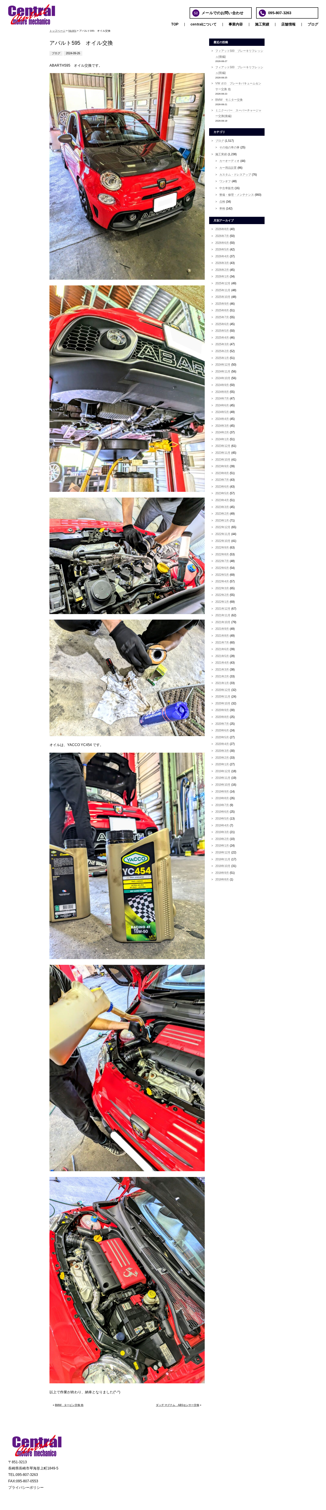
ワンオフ (225, 181)
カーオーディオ (229, 161)
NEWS (72, 30)
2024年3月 (222, 425)
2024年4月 (222, 419)
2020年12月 (222, 690)
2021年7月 (222, 642)
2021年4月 (222, 662)
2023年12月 (222, 446)
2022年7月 (222, 561)
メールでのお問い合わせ (223, 13)
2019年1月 (222, 845)
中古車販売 (226, 188)
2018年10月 (222, 866)
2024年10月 (222, 378)
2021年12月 (222, 608)
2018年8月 (222, 879)
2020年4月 (222, 744)
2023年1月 (222, 520)
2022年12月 (222, 527)
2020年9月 (222, 710)
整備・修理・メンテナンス (236, 194)
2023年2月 (222, 513)
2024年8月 (222, 391)
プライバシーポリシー (26, 1487)
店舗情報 (288, 24)
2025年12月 (222, 283)
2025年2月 (222, 351)
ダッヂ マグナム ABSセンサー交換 (177, 1405)
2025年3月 (222, 344)
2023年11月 (222, 452)
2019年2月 (222, 839)
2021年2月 (222, 676)
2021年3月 (222, 669)
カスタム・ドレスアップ (235, 174)
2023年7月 (222, 479)
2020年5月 (222, 737)
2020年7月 (222, 723)
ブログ (313, 24)
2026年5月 (222, 249)
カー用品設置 (228, 167)
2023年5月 (222, 493)
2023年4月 (222, 500)
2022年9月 (222, 547)
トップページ (57, 30)
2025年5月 (222, 330)
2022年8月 (222, 554)
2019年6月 (222, 811)
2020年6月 (222, 730)
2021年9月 (222, 628)
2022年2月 (222, 595)
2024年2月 (222, 432)
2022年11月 (222, 534)
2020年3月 (222, 750)
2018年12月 (222, 852)
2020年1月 (222, 764)
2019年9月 (222, 791)
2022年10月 (222, 541)
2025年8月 (222, 310)
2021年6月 (222, 649)
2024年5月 (222, 412)
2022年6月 (222, 568)
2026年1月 (222, 276)
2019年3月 (222, 832)
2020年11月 (222, 696)
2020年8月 (222, 717)
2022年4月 (222, 581)
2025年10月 (222, 297)
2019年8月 (222, 798)
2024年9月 (222, 385)
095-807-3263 (279, 13)
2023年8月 (222, 473)
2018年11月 (222, 859)
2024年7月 (222, 398)
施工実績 (262, 24)
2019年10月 (222, 784)
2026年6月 (222, 242)
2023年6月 (222, 486)
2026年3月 (222, 263)
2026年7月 (222, 236)
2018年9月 (222, 872)
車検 (222, 208)
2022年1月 (222, 601)
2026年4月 (222, 256)
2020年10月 (222, 703)
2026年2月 (222, 269)
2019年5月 (222, 818)
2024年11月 (222, 371)
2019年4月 (222, 825)
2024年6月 (222, 405)
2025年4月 (222, 337)
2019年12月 (222, 771)
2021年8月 (222, 635)
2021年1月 (222, 683)
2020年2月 (222, 757)
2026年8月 (222, 229)
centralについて (203, 24)
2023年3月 (222, 507)
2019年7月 (222, 805)
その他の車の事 (229, 147)
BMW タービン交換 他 (69, 1405)
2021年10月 (222, 622)
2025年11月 (222, 290)
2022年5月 (222, 574)
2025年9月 (222, 303)
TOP (175, 24)
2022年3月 (222, 588)
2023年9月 (222, 466)
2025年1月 (222, 358)
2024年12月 (222, 364)
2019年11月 (222, 777)
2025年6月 (222, 324)
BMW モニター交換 (229, 99)
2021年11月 (222, 615)
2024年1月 (222, 439)
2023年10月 (222, 459)
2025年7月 (222, 317)
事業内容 (236, 24)
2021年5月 (222, 656)
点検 (222, 201)
